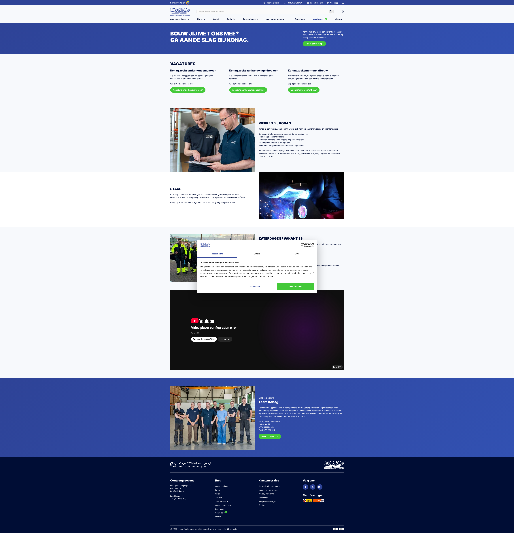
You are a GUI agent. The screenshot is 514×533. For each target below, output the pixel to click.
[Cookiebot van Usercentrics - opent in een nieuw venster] (302, 245)
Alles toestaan (295, 286)
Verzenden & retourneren (269, 486)
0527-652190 (268, 430)
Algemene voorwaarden (269, 490)
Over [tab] (297, 254)
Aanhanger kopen (178, 19)
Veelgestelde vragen (267, 501)
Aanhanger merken (275, 19)
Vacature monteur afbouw (304, 90)
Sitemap (204, 529)
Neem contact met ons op (190, 466)
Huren (200, 19)
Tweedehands (249, 19)
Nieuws (338, 19)
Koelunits (230, 19)
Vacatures (317, 19)
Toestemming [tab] (216, 254)
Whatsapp (334, 3)
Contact (262, 505)
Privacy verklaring (266, 494)
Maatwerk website (218, 529)
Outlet (216, 19)
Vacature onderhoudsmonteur (188, 90)
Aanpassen (255, 286)
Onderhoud (300, 19)
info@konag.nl (316, 3)
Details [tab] (257, 254)
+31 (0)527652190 (294, 3)
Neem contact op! (314, 43)
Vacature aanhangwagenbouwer (248, 90)
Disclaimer (263, 498)
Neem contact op (269, 436)
